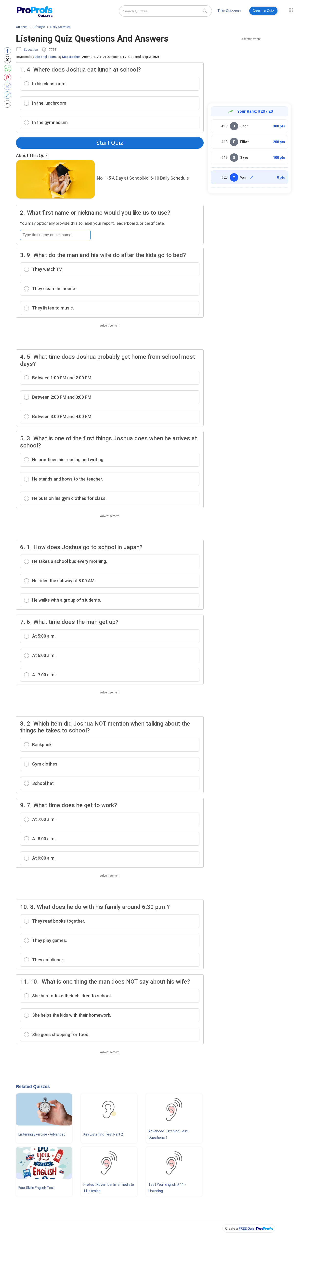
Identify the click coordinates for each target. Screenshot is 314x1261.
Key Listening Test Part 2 (103, 1134)
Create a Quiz (263, 11)
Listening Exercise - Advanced (41, 1134)
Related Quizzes (33, 1086)
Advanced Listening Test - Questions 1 (169, 1134)
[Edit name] (252, 177)
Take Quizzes (228, 11)
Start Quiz (109, 142)
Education (31, 49)
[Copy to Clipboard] (8, 95)
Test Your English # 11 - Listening (167, 1188)
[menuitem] (229, 12)
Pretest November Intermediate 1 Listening (108, 1188)
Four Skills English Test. (36, 1188)
